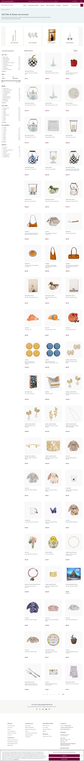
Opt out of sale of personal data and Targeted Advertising (64, 752)
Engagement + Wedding (33, 5)
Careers (9, 729)
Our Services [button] (65, 5)
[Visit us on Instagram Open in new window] (43, 709)
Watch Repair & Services (12, 741)
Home (3, 9)
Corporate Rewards (11, 731)
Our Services (10, 737)
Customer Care (29, 723)
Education (45, 734)
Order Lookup (28, 725)
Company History (11, 725)
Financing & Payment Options (31, 733)
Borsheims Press (64, 748)
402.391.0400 (68, 725)
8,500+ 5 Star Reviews (11, 733)
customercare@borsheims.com (66, 727)
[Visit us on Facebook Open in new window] (36, 709)
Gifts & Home (7, 9)
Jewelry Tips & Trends (47, 736)
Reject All (64, 755)
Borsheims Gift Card (47, 729)
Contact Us (63, 723)
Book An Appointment (8, 1)
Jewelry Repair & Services (12, 739)
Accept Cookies (64, 759)
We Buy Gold (10, 745)
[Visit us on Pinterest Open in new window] (49, 709)
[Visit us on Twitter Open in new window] (39, 709)
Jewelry (25, 5)
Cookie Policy (16, 759)
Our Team (9, 734)
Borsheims (63, 732)
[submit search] (81, 5)
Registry (44, 731)
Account (74, 1)
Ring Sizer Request (29, 734)
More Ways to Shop (48, 723)
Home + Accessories (50, 5)
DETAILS (56, 1)
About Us (9, 723)
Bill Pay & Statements (29, 727)
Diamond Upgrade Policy (12, 743)
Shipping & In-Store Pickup (30, 729)
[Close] (81, 755)
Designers (58, 5)
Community (9, 727)
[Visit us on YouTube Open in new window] (46, 709)
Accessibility (27, 736)
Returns (26, 731)
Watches (42, 5)
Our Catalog (45, 727)
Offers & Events (46, 725)
